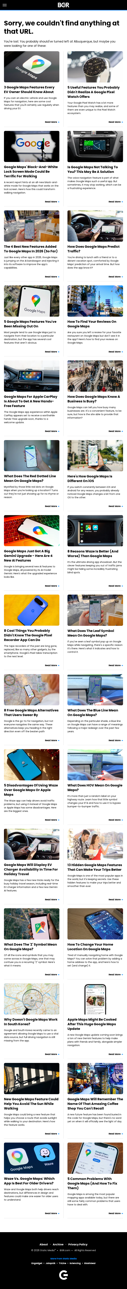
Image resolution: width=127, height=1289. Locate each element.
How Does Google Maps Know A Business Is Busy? (93, 398)
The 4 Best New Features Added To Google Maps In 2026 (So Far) (31, 248)
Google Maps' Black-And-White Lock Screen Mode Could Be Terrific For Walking (31, 171)
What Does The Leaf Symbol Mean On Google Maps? (90, 633)
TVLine (62, 1263)
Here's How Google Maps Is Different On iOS (89, 478)
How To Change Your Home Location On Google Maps (90, 946)
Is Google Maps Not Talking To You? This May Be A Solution (92, 169)
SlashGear (90, 1263)
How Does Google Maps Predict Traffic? (93, 248)
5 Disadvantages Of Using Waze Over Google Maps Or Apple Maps (31, 790)
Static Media (47, 1250)
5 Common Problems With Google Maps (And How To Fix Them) (92, 1183)
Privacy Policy (77, 1244)
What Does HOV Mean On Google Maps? (94, 787)
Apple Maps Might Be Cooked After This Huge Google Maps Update (92, 1024)
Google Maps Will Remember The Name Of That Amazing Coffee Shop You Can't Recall (95, 1104)
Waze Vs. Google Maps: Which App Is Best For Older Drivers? (29, 1180)
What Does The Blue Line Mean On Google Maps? (92, 712)
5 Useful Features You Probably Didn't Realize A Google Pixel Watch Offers (93, 92)
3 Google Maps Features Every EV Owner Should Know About (29, 89)
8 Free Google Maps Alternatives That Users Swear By (31, 712)
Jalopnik (50, 1263)
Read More (51, 122)
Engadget (36, 1263)
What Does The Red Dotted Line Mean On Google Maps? (30, 478)
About (44, 1244)
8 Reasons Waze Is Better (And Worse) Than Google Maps (92, 553)
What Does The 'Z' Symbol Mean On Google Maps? (30, 946)
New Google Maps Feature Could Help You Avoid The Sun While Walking (31, 1104)
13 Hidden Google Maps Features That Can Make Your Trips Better (94, 867)
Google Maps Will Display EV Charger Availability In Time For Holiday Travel (31, 869)
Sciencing (75, 1263)
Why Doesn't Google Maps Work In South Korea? (31, 1021)
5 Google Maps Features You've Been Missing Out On (30, 323)
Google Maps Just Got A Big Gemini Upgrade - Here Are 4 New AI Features (28, 556)
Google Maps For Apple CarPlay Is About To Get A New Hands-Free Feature (30, 401)
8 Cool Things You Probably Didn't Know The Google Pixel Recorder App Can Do (28, 635)
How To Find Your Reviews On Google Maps (91, 323)
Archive (58, 1244)
